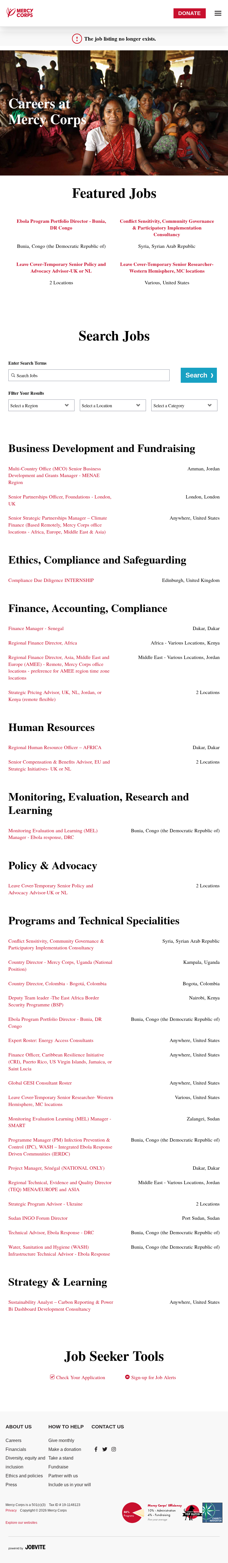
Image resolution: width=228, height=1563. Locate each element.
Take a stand (60, 1458)
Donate (189, 13)
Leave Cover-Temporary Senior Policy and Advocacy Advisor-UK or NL (61, 267)
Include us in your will (69, 1484)
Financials (16, 1449)
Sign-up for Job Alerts (153, 1377)
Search (196, 375)
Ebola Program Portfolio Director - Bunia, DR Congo (61, 224)
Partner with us (63, 1475)
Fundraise (58, 1467)
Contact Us (107, 1426)
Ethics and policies (24, 1475)
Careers (13, 1440)
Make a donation (64, 1449)
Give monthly (61, 1440)
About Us (19, 1426)
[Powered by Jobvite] (27, 1547)
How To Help (66, 1426)
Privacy (11, 1510)
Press (11, 1484)
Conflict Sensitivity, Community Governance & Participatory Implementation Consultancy (167, 227)
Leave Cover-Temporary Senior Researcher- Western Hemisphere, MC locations (167, 267)
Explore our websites (21, 1523)
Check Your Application (80, 1377)
